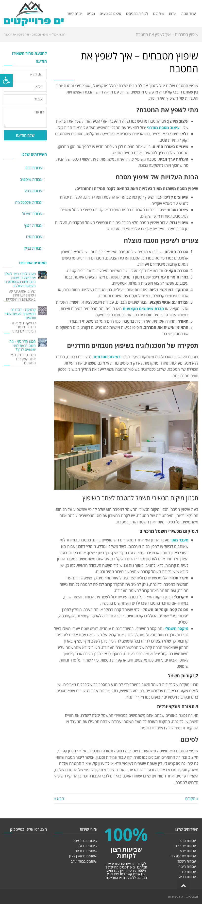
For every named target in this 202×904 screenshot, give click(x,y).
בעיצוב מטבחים (107, 356)
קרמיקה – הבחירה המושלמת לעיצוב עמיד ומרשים (20, 313)
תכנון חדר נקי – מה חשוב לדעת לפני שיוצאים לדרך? (22, 345)
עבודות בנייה (33, 248)
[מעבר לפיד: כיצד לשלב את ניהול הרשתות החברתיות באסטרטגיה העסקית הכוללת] (42, 275)
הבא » (59, 798)
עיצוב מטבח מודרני (163, 127)
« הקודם (191, 798)
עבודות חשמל (32, 213)
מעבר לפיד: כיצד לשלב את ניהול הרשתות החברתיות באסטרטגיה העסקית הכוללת (20, 280)
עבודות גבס (33, 167)
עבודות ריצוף (33, 225)
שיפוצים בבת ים (86, 851)
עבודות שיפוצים (31, 179)
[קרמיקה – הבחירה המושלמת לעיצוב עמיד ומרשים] (42, 310)
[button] (6, 80)
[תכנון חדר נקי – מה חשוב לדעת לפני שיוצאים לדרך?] (42, 342)
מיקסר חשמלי (176, 628)
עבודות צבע (33, 190)
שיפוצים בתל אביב (85, 840)
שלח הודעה (25, 135)
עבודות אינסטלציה (28, 202)
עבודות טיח (34, 236)
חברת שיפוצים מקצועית (143, 308)
